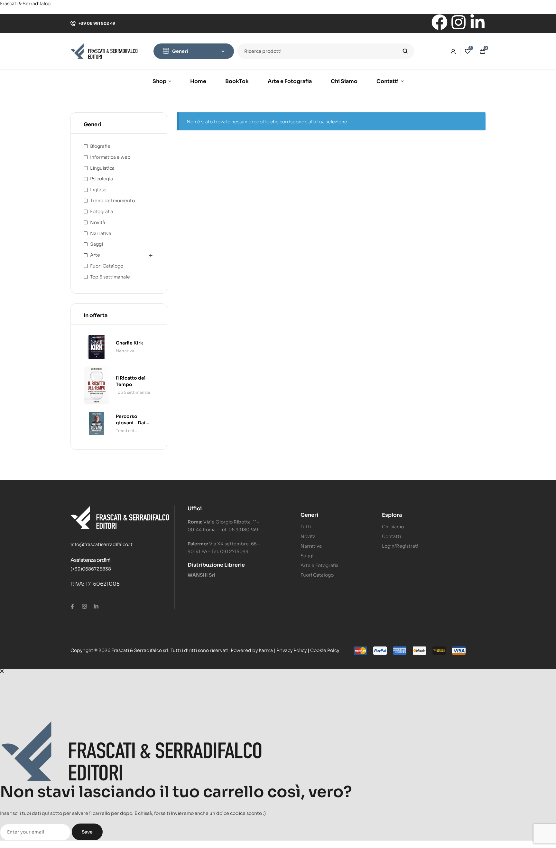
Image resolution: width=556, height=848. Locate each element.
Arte (95, 255)
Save (87, 832)
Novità (97, 222)
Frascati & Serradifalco (25, 3)
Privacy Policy (291, 650)
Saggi (96, 244)
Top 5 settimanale (110, 277)
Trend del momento (112, 200)
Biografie (100, 146)
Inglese (98, 190)
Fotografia (101, 211)
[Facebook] (439, 22)
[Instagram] (458, 22)
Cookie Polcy (324, 650)
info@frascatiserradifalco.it (101, 544)
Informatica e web (110, 157)
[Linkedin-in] (477, 22)
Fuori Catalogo (106, 266)
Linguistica (102, 168)
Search (405, 51)
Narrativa (100, 233)
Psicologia (101, 179)
